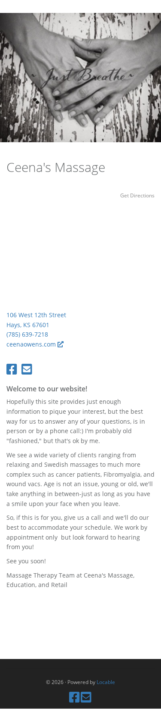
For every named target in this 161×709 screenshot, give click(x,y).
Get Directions (137, 195)
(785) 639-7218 (27, 334)
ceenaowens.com (32, 344)
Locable (106, 681)
